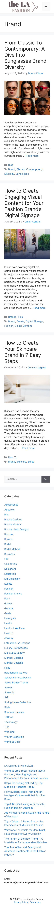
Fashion (8, 325)
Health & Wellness (14, 628)
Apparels (9, 509)
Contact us (35, 902)
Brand (11, 169)
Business (9, 554)
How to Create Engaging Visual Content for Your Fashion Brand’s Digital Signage (23, 203)
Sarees (8, 687)
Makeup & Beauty (14, 652)
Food (7, 598)
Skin (6, 697)
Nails (7, 667)
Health (8, 623)
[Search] (45, 479)
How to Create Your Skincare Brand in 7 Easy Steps (22, 352)
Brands (12, 316)
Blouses (8, 534)
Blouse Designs (13, 519)
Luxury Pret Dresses (16, 647)
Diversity (9, 173)
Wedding (9, 731)
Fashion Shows (13, 593)
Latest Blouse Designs (17, 643)
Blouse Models (12, 524)
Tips (20, 316)
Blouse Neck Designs (16, 529)
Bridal (7, 544)
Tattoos (8, 717)
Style (7, 707)
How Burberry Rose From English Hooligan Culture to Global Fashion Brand (24, 795)
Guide (7, 613)
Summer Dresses (14, 712)
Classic (21, 169)
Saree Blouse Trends (16, 682)
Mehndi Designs (13, 657)
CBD (6, 559)
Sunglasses (22, 173)
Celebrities (10, 563)
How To (12, 457)
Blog (10, 164)
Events (8, 583)
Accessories (11, 504)
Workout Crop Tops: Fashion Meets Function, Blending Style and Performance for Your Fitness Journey (26, 774)
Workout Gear (12, 741)
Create (20, 321)
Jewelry (8, 638)
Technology (11, 722)
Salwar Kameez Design (17, 677)
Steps (31, 461)
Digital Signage (34, 321)
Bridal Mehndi (12, 549)
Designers (10, 568)
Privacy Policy (21, 902)
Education (10, 573)
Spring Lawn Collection (17, 702)
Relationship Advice (15, 672)
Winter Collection (14, 736)
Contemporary (34, 169)
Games (8, 603)
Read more (32, 155)
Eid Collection (12, 578)
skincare (21, 461)
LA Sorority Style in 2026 (18, 765)
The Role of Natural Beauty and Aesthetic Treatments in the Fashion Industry (25, 851)
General (8, 608)
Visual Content (23, 325)
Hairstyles (10, 618)
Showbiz (9, 692)
